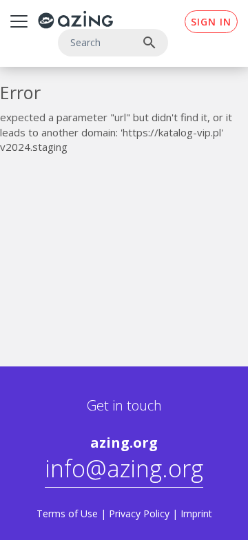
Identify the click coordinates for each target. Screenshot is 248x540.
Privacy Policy (139, 513)
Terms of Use (67, 513)
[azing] (76, 19)
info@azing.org (124, 468)
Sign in (211, 21)
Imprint (196, 513)
